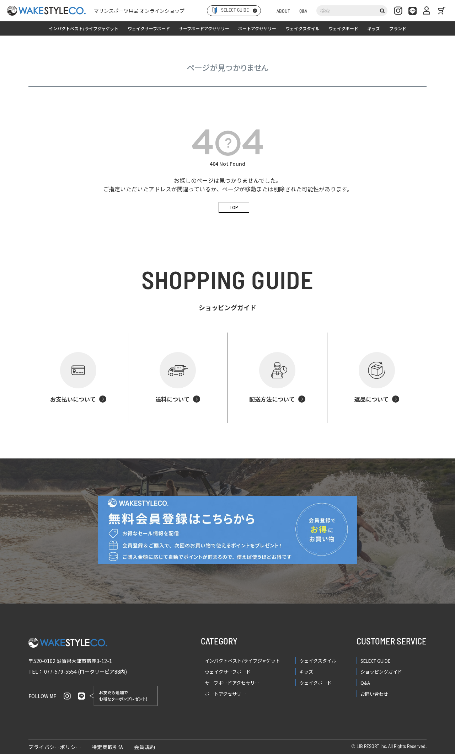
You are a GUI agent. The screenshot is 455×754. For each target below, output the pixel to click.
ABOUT (283, 11)
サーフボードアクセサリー (204, 28)
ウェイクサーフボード (149, 28)
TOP (234, 207)
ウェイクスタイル (302, 28)
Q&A (303, 11)
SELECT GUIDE (375, 660)
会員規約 (144, 746)
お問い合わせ (374, 693)
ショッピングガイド (381, 671)
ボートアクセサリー (257, 28)
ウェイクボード (343, 28)
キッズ (373, 28)
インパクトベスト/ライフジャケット (83, 28)
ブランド (397, 28)
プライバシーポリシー (54, 746)
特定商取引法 (107, 746)
